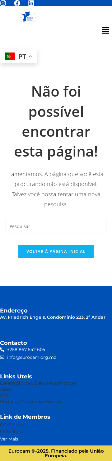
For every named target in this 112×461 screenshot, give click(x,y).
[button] (106, 30)
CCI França (12, 424)
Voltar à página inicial (56, 251)
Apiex (6, 389)
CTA (4, 395)
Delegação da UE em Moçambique (38, 383)
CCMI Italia (11, 431)
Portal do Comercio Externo (30, 401)
